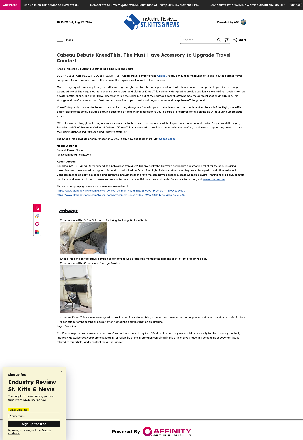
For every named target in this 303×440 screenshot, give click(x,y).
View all (295, 4)
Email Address (18, 409)
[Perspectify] (37, 216)
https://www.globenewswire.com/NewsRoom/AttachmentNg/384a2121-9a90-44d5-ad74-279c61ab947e (121, 190)
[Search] (219, 40)
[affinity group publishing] (37, 224)
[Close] (61, 371)
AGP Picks (10, 5)
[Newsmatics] (37, 232)
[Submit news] (37, 208)
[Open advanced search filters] (226, 40)
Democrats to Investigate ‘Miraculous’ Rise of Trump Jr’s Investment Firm (144, 5)
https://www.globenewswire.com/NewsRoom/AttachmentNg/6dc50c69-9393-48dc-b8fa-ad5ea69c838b (121, 195)
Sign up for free (34, 424)
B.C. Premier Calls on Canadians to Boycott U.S (45, 5)
